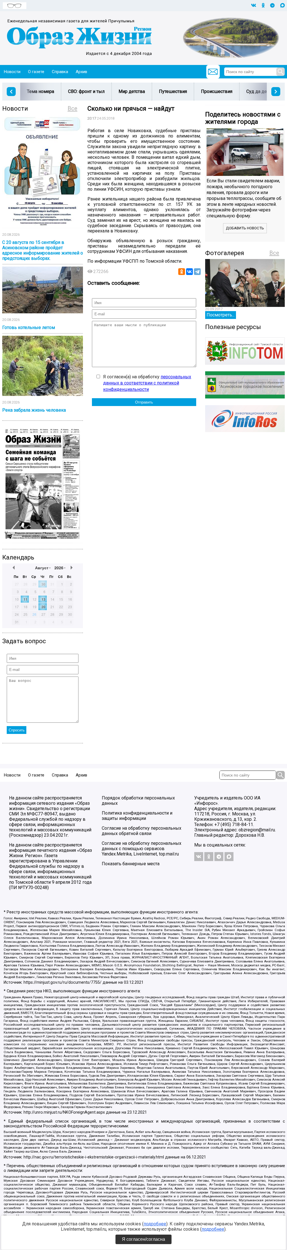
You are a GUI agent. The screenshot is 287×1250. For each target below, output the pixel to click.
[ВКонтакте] (189, 271)
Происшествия (216, 91)
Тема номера (40, 91)
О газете (36, 71)
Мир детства (132, 91)
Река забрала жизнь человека (34, 410)
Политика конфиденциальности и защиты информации (137, 815)
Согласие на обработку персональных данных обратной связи (141, 830)
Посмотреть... (221, 315)
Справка (60, 71)
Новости (12, 71)
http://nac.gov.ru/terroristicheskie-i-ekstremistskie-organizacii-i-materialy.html (94, 1157)
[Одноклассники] (181, 271)
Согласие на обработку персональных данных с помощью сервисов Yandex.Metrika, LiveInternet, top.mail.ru (141, 849)
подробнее (155, 1223)
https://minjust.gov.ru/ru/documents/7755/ (62, 982)
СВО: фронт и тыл (86, 91)
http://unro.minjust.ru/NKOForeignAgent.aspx (64, 1112)
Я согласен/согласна (143, 1239)
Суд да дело (259, 91)
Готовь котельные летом (28, 327)
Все (72, 108)
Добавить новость (245, 228)
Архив (81, 71)
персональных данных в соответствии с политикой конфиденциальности (147, 383)
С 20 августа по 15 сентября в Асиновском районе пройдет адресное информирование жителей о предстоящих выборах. (42, 250)
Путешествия (173, 91)
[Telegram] (197, 271)
